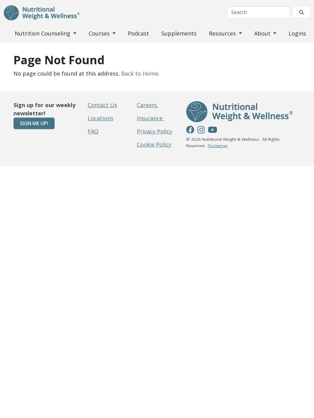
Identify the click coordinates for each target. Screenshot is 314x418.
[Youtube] (212, 130)
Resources (223, 33)
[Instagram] (201, 130)
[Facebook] (190, 130)
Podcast (138, 33)
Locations (100, 118)
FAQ (93, 131)
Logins (297, 33)
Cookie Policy (154, 144)
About (263, 33)
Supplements (179, 33)
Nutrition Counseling (43, 33)
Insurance (150, 118)
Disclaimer (218, 145)
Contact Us (102, 105)
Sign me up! (34, 123)
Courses (100, 33)
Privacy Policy (154, 131)
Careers (148, 105)
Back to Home (139, 73)
